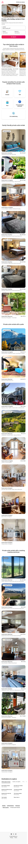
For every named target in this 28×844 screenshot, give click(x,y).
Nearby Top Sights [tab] (16, 781)
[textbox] (7, 33)
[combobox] (13, 28)
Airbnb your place (20, 2)
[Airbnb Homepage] (3, 2)
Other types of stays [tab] (6, 781)
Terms (15, 837)
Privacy (11, 837)
